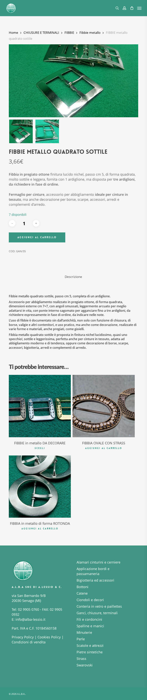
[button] (139, 8)
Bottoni (82, 586)
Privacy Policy (23, 637)
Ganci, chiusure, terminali (97, 613)
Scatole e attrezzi (90, 645)
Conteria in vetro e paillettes (99, 606)
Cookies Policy (49, 637)
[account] (124, 8)
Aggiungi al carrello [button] (103, 448)
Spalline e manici (90, 626)
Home (13, 32)
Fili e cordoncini (89, 619)
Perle (81, 639)
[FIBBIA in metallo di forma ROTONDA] (40, 486)
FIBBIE (69, 32)
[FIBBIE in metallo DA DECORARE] (40, 406)
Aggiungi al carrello (37, 237)
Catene (82, 593)
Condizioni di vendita (29, 642)
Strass (81, 658)
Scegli (40, 448)
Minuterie (84, 632)
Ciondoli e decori (90, 600)
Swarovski (85, 665)
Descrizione (73, 276)
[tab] (73, 276)
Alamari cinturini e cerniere (98, 562)
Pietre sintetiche (90, 652)
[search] (117, 8)
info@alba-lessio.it (30, 619)
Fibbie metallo (89, 32)
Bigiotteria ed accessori (95, 580)
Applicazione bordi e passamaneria (93, 571)
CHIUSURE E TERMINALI (41, 32)
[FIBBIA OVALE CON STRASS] (104, 406)
